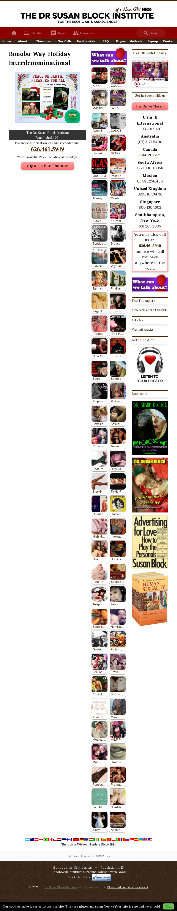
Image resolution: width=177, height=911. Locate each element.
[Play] (137, 84)
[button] (150, 70)
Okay (168, 906)
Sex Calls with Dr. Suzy (149, 53)
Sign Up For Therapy (47, 165)
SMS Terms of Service (78, 856)
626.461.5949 (47, 148)
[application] (150, 70)
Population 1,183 (112, 867)
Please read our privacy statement (127, 887)
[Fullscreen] (143, 84)
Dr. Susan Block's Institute (60, 887)
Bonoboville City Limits (72, 867)
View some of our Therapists (149, 310)
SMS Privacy (103, 856)
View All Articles (142, 329)
